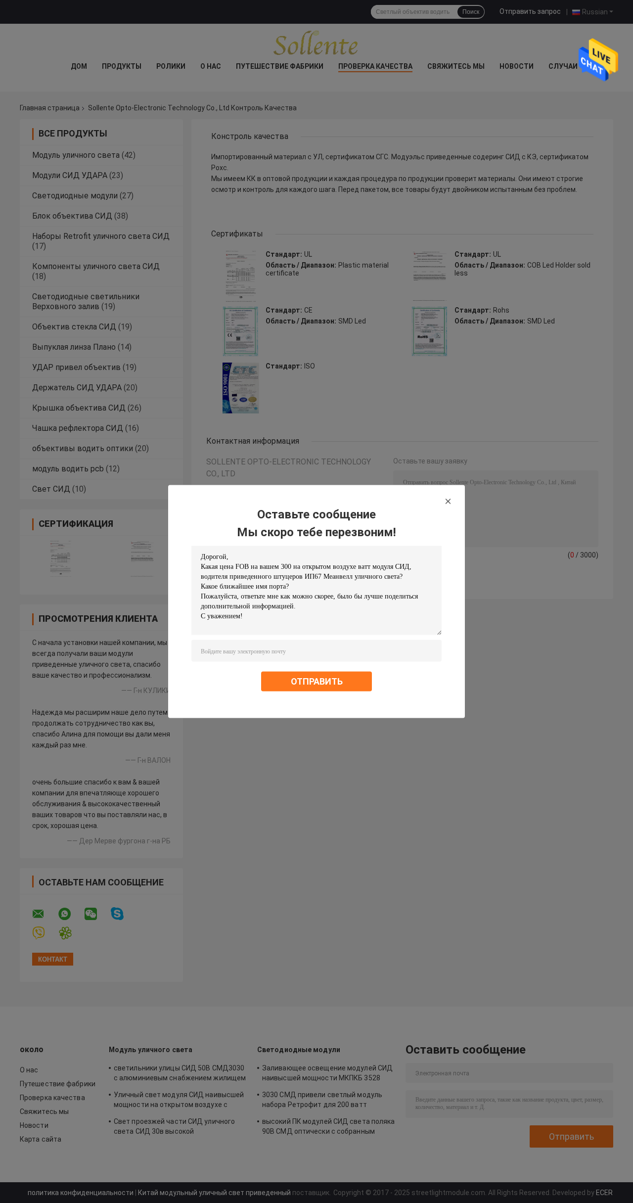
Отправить (317, 681)
